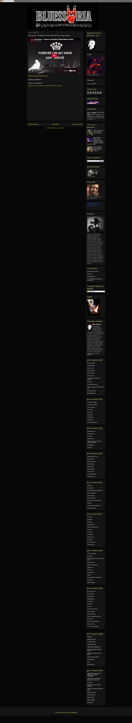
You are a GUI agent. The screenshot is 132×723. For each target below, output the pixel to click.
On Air (98, 115)
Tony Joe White (91, 373)
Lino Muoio (89, 382)
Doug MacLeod (90, 469)
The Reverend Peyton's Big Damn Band (95, 559)
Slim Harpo (90, 414)
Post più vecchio (77, 124)
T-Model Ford (90, 544)
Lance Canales (91, 407)
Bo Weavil (89, 570)
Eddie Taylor (90, 368)
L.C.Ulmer (89, 532)
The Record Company (92, 384)
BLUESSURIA (97, 324)
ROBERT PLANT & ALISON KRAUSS (94, 685)
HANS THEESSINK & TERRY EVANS (94, 650)
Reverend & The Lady (92, 456)
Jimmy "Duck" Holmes (92, 609)
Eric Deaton (90, 534)
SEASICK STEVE (91, 639)
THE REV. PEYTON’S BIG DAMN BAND (95, 689)
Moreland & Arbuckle (92, 565)
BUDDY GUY (90, 702)
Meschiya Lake (90, 375)
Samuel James (90, 495)
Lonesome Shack (91, 431)
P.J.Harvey (89, 682)
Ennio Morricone (91, 393)
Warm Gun (90, 580)
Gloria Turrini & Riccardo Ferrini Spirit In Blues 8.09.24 (98, 148)
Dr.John (89, 503)
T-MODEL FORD (91, 642)
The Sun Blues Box (91, 474)
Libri (103, 118)
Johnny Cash (90, 567)
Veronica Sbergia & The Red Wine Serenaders (94, 441)
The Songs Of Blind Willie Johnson (93, 378)
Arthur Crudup (91, 476)
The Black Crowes (91, 553)
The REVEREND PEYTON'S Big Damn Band (94, 279)
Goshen (89, 575)
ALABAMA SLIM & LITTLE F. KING (94, 653)
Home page (55, 124)
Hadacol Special (91, 370)
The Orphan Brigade (92, 404)
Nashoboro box (90, 445)
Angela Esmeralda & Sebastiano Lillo (95, 387)
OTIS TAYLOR (90, 659)
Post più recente (33, 124)
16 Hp (88, 662)
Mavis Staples (90, 459)
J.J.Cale (89, 606)
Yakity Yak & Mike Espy (92, 626)
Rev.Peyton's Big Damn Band (94, 500)
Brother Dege (90, 464)
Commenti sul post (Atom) (58, 127)
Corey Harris (90, 471)
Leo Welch (89, 412)
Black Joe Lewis (91, 542)
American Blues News (92, 271)
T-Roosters (90, 419)
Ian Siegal (89, 436)
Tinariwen (89, 529)
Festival (89, 116)
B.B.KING (89, 637)
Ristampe (91, 119)
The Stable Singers (92, 402)
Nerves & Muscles (91, 493)
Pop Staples (90, 409)
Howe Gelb (89, 522)
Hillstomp (89, 274)
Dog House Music (91, 276)
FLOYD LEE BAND (91, 644)
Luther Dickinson (91, 390)
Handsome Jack (91, 433)
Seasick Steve (90, 537)
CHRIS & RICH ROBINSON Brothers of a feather (93, 679)
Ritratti (92, 118)
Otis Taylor (90, 619)
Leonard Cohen (91, 365)
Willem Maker (90, 624)
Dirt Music (89, 556)
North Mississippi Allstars (94, 616)
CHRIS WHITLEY (91, 695)
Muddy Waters (91, 524)
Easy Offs (89, 517)
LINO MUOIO (90, 664)
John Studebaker (91, 461)
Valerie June (90, 466)
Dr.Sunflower (90, 599)
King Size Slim (90, 438)
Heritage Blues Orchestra (94, 505)
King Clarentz (90, 611)
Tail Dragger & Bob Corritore (94, 490)
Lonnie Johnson (91, 582)
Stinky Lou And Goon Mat (93, 621)
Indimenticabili (100, 116)
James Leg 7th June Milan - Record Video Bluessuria (98, 132)
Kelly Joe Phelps (91, 498)
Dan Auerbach (90, 596)
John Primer (90, 488)
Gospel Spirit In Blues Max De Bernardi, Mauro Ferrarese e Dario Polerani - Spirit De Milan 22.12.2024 (95, 141)
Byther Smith (90, 594)
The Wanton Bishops (92, 422)
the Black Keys (91, 562)
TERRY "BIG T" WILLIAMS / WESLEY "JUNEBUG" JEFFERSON (94, 675)
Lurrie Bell (90, 485)
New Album (91, 112)
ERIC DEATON (90, 697)
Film (98, 118)
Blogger (75, 712)
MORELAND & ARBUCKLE (93, 647)
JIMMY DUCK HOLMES (93, 657)
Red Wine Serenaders (92, 527)
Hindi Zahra (90, 417)
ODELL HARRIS (91, 700)
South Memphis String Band (94, 577)
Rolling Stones (91, 363)
